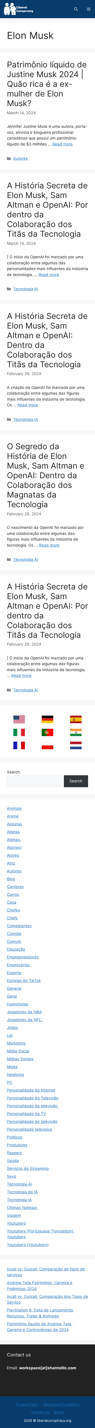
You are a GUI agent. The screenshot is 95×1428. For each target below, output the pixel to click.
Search (13, 772)
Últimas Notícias (22, 1207)
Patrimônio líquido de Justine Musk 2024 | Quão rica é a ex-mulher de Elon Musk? (47, 84)
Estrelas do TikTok (24, 980)
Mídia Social (18, 1051)
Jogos (12, 1027)
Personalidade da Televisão (32, 1098)
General (14, 988)
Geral (12, 996)
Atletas (13, 832)
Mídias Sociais (20, 1059)
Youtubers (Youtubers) (28, 1244)
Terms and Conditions (61, 1404)
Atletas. (14, 839)
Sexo (11, 1176)
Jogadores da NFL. (24, 1019)
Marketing (16, 1043)
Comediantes (19, 926)
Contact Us (40, 1412)
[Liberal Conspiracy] (18, 9)
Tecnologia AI (25, 289)
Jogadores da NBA (24, 1012)
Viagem (14, 1215)
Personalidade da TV (26, 1113)
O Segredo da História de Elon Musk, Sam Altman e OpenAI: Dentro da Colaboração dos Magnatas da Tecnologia (45, 475)
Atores (13, 855)
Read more (62, 144)
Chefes (13, 910)
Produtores (17, 1145)
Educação (16, 949)
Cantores (15, 886)
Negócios (15, 1074)
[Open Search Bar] (76, 9)
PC (9, 1082)
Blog (11, 879)
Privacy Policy (27, 1404)
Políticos (14, 1137)
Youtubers (16, 1223)
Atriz (11, 863)
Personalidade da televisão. (33, 1106)
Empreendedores (23, 957)
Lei (9, 1035)
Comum (14, 941)
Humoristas (17, 1004)
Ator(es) (14, 847)
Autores (20, 158)
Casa (11, 902)
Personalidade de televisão (32, 1121)
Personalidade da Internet (31, 1090)
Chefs (12, 918)
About (59, 1412)
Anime (13, 816)
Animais (14, 808)
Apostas (14, 824)
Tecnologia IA (25, 419)
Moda (12, 1066)
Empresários (18, 965)
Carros (13, 894)
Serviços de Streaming (28, 1168)
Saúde (13, 1160)
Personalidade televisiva (29, 1129)
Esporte (14, 972)
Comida (14, 933)
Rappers (14, 1153)
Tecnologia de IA (22, 1192)
